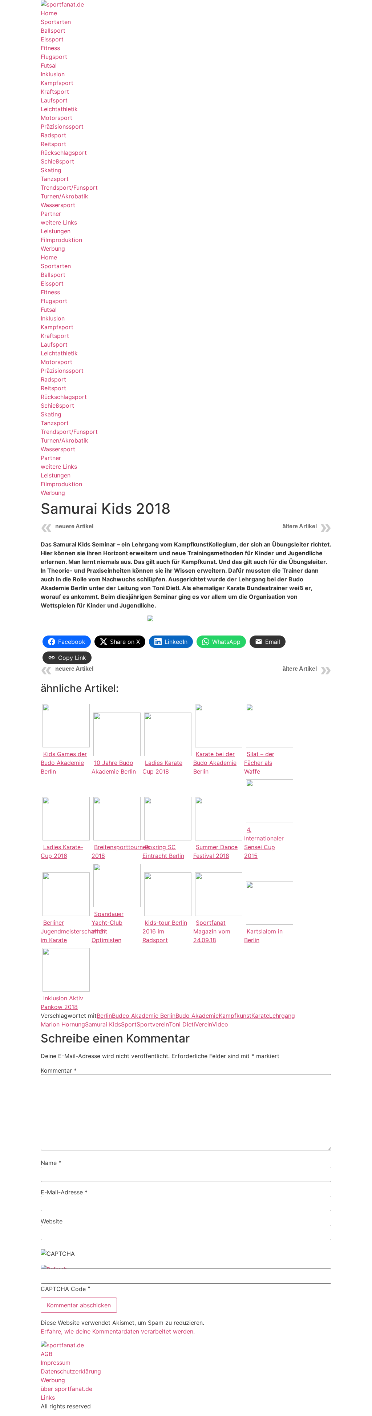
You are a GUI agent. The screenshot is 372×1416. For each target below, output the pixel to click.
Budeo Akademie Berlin (143, 1015)
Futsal (49, 65)
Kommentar (59, 1070)
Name (51, 1163)
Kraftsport (55, 91)
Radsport (53, 135)
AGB (46, 1353)
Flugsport (54, 56)
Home (49, 13)
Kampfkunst (235, 1015)
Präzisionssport (62, 126)
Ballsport (53, 30)
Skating (51, 170)
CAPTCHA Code (63, 1289)
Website (51, 1221)
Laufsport (54, 100)
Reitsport (53, 144)
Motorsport (56, 117)
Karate (260, 1015)
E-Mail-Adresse (64, 1192)
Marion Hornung (63, 1024)
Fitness (50, 48)
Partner (51, 213)
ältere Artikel (300, 526)
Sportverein (153, 1024)
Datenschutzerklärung (71, 1371)
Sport (129, 1024)
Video (220, 1024)
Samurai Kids (103, 1024)
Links (48, 1397)
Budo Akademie (197, 1015)
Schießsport (57, 161)
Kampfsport (57, 82)
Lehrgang (282, 1015)
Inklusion (53, 74)
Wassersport (58, 205)
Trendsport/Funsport (69, 187)
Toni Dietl (182, 1024)
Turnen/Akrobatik (64, 196)
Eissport (52, 39)
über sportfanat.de (66, 1388)
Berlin (104, 1015)
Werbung (53, 248)
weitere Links (59, 222)
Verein (203, 1024)
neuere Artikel (74, 526)
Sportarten (56, 21)
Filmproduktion (61, 239)
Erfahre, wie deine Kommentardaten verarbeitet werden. (118, 1331)
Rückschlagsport (64, 152)
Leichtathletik (59, 109)
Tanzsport (55, 178)
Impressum (55, 1362)
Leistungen (55, 231)
